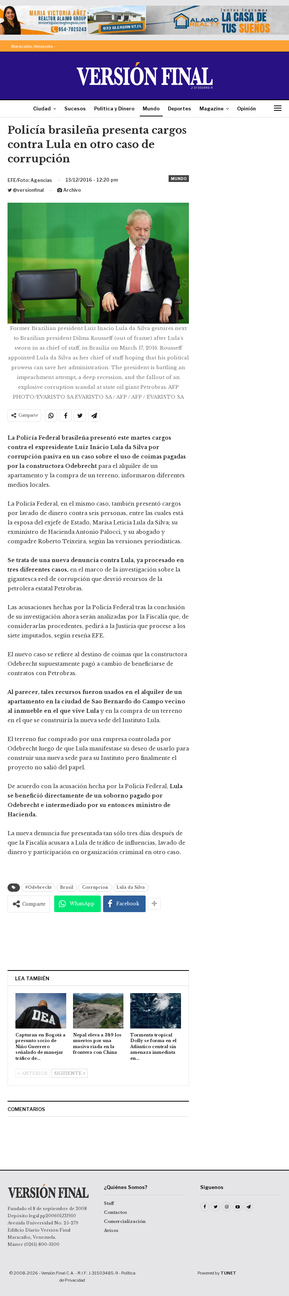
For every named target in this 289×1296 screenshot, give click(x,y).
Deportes (179, 108)
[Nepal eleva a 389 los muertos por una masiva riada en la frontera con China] (98, 1011)
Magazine (211, 108)
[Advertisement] (98, 941)
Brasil (66, 887)
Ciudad (42, 108)
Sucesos (75, 108)
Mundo (151, 108)
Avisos (111, 1230)
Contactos (115, 1212)
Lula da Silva (131, 887)
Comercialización (125, 1221)
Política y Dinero (114, 108)
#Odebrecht (38, 887)
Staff (109, 1203)
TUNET (228, 1273)
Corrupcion (95, 887)
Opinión (246, 108)
